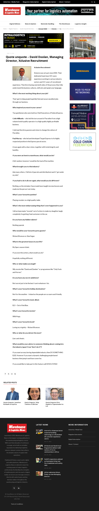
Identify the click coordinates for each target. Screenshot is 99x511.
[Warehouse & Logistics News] (12, 11)
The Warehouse (64, 24)
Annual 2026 (43, 29)
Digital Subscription (49, 2)
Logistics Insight (81, 24)
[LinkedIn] (5, 88)
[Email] (5, 83)
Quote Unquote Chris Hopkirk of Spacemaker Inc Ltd (55, 404)
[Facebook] (5, 73)
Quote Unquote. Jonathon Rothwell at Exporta (12, 403)
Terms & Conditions (17, 504)
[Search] (60, 28)
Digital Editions (15, 24)
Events (54, 29)
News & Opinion (30, 24)
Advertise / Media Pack (11, 2)
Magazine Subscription (31, 2)
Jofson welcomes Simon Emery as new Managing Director (52, 474)
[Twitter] (5, 78)
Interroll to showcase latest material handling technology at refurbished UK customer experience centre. (53, 435)
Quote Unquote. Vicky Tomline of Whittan (32, 403)
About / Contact (64, 2)
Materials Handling (47, 24)
